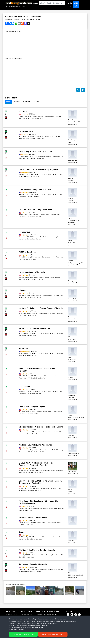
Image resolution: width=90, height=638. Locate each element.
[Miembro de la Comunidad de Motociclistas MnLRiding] (72, 134)
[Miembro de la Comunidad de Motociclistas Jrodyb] (72, 213)
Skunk (21, 488)
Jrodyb (21, 215)
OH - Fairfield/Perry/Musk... (28, 259)
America (40, 116)
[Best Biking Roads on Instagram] (79, 614)
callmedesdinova (24, 450)
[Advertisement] (45, 44)
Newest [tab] (8, 101)
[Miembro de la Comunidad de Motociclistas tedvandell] (72, 389)
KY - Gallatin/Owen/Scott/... (36, 138)
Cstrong (21, 277)
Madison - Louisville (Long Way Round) (35, 444)
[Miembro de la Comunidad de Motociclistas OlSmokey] (72, 430)
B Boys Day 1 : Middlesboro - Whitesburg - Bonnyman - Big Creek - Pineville (37, 463)
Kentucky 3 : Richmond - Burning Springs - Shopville (41, 308)
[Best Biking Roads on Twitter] (72, 614)
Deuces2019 (23, 295)
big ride (22, 290)
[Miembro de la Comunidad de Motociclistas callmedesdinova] (72, 448)
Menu (35, 3)
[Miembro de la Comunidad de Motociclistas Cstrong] (72, 275)
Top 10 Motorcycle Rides (26, 615)
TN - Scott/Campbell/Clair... (36, 472)
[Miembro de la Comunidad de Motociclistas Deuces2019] (72, 293)
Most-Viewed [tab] (27, 101)
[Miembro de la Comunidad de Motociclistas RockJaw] (72, 535)
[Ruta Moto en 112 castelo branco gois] (79, 590)
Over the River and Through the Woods (35, 209)
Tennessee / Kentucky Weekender (33, 564)
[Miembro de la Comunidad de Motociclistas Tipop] (72, 235)
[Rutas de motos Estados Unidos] (20, 114)
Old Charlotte (24, 386)
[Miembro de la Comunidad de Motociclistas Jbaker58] (72, 255)
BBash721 (22, 376)
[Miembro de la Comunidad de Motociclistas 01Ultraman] (72, 567)
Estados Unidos (49, 116)
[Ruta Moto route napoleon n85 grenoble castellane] (20, 590)
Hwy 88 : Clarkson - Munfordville (33, 517)
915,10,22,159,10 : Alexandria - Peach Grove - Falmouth (37, 369)
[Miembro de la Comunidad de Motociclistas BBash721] (72, 371)
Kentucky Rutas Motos (56, 313)
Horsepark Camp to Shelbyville (32, 272)
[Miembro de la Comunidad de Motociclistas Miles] (72, 311)
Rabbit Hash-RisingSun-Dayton (32, 406)
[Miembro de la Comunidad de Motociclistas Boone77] (72, 172)
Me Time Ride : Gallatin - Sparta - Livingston (37, 549)
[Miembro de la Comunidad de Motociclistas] (72, 504)
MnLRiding (22, 136)
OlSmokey (22, 432)
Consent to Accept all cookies (23, 634)
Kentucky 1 (23, 348)
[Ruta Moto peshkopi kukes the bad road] (30, 590)
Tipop (20, 237)
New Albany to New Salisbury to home (35, 151)
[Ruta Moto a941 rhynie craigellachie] (50, 590)
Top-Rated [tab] (17, 101)
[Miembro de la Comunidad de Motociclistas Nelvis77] (72, 114)
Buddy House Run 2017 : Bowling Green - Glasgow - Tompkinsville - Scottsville (41, 482)
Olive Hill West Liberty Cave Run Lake (35, 189)
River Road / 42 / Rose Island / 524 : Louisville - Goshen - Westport (39, 502)
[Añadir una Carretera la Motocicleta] (78, 90)
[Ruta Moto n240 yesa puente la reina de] (59, 590)
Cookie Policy (45, 625)
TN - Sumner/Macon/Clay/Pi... (33, 490)
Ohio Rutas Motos (58, 257)
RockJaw (22, 537)
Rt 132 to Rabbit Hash (28, 252)
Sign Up (76, 4)
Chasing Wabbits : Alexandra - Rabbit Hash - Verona (41, 426)
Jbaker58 (22, 257)
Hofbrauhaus (24, 231)
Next (86, 590)
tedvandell (22, 391)
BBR (51, 614)
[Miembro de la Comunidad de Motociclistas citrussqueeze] (72, 154)
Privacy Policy (33, 625)
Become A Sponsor (38, 627)
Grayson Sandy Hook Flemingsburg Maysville (38, 169)
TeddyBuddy (40, 614)
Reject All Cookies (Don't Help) (52, 634)
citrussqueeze (23, 156)
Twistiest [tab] (36, 101)
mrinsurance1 (23, 470)
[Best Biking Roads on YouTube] (75, 614)
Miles (20, 313)
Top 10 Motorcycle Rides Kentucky (30, 19)
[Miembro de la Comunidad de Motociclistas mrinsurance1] (72, 466)
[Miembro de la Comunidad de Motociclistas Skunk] (72, 484)
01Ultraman (22, 569)
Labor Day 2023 (26, 131)
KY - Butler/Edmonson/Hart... (33, 217)
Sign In (70, 4)
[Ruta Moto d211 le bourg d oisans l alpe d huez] (69, 590)
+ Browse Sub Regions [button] (12, 19)
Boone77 (21, 174)
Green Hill (23, 531)
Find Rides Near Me (11, 614)
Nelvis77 (21, 116)
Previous (3, 590)
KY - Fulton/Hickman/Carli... (36, 118)
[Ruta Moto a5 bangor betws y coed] (40, 590)
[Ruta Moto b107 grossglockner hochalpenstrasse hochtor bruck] (10, 590)
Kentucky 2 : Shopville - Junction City (34, 328)
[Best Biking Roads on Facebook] (68, 614)
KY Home (23, 111)
